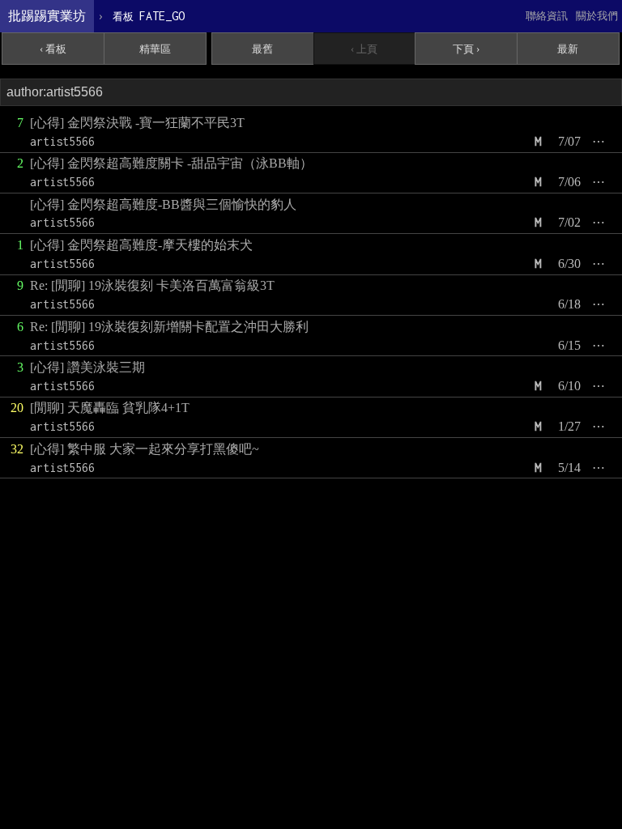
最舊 (262, 49)
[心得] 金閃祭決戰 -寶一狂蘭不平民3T (137, 123)
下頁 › (466, 49)
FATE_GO (149, 16)
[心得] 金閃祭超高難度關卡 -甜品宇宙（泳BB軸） (171, 163)
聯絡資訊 (547, 16)
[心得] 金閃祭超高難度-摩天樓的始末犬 (141, 245)
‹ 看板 (53, 49)
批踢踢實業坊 (47, 16)
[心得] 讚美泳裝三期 (87, 367)
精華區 (155, 49)
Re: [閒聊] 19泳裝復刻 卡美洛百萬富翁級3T (152, 285)
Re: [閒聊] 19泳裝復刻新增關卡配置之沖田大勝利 (169, 327)
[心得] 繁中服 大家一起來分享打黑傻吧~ (144, 449)
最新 (567, 49)
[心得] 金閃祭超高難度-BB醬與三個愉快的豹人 (163, 204)
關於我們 (597, 16)
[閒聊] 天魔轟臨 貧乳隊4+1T (110, 407)
